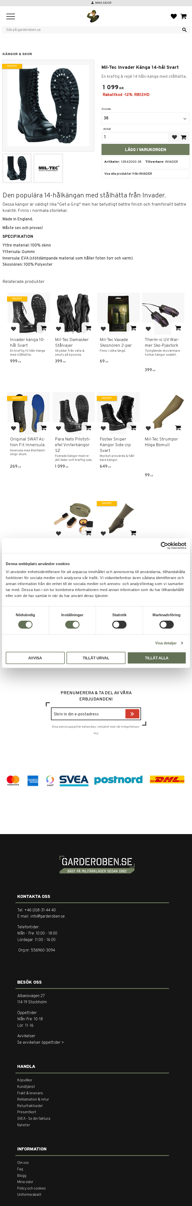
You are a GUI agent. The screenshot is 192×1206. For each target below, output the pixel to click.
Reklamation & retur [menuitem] (33, 1099)
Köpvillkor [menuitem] (24, 1080)
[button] (10, 16)
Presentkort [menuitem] (26, 1112)
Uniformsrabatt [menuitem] (29, 1195)
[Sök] (184, 30)
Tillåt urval (96, 658)
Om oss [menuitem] (23, 1163)
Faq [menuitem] (20, 1169)
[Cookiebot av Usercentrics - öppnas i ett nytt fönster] (164, 545)
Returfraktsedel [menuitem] (29, 1106)
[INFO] (43, 328)
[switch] (72, 625)
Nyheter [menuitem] (23, 1125)
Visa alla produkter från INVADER (128, 174)
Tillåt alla (156, 658)
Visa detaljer (166, 643)
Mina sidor (103, 3)
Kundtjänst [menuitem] (26, 1087)
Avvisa (35, 658)
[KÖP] (183, 137)
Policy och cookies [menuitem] (31, 1188)
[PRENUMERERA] (138, 714)
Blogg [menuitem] (21, 1176)
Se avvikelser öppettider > (40, 1042)
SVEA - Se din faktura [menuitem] (33, 1119)
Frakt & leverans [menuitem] (30, 1093)
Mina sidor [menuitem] (25, 1182)
